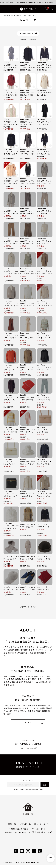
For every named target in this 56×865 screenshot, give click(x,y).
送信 (44, 785)
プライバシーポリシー (39, 829)
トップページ (8, 15)
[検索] (52, 9)
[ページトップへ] (50, 858)
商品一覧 (12, 824)
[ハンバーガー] (3, 9)
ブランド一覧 (25, 824)
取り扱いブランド (19, 15)
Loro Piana (8, 63)
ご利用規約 (8, 832)
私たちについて (41, 824)
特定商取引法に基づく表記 (18, 829)
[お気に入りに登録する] (17, 59)
